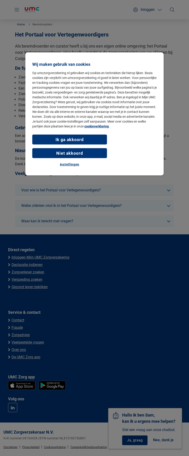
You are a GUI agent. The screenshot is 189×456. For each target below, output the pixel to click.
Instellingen (69, 164)
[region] (94, 113)
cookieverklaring (96, 126)
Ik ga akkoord (70, 139)
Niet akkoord (69, 153)
